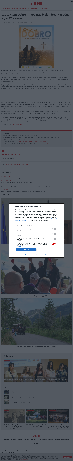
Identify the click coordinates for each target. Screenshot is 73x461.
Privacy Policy (44, 254)
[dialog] (36, 230)
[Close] (61, 206)
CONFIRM (26, 249)
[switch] (54, 229)
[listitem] (36, 226)
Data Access (36, 254)
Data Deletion (28, 254)
